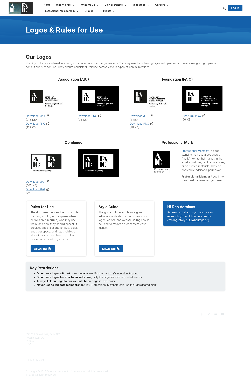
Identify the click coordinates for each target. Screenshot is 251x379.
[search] (220, 7)
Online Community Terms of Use (196, 337)
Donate (132, 337)
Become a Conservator (141, 347)
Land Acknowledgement (191, 334)
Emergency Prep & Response (144, 351)
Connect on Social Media (192, 344)
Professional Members (195, 151)
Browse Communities (88, 337)
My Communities (86, 334)
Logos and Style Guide (191, 340)
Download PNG (35, 123)
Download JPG (35, 116)
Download (41, 248)
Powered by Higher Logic (210, 371)
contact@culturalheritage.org (42, 354)
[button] (65, 5)
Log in (235, 8)
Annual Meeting (136, 340)
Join (130, 334)
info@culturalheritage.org (193, 220)
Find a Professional (138, 344)
